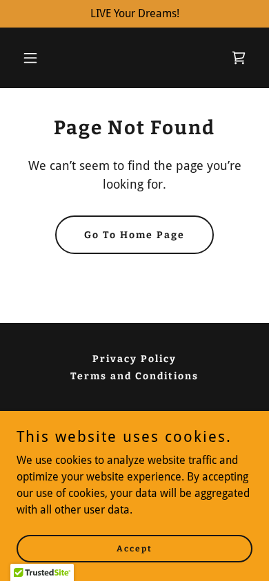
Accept (134, 548)
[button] (34, 58)
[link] (238, 58)
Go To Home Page (134, 235)
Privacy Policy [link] (134, 359)
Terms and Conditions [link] (134, 376)
